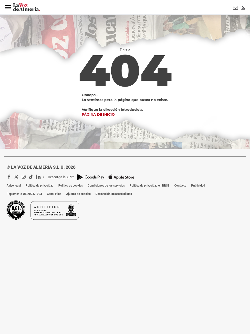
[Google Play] (90, 177)
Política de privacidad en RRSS (149, 185)
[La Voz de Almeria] (26, 7)
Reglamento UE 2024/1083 (24, 194)
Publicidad (198, 185)
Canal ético (54, 194)
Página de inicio (98, 114)
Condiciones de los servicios (106, 185)
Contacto (180, 185)
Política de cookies (70, 185)
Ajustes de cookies (78, 194)
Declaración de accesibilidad (113, 194)
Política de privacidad (39, 185)
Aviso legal (14, 185)
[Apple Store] (121, 177)
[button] (8, 7)
